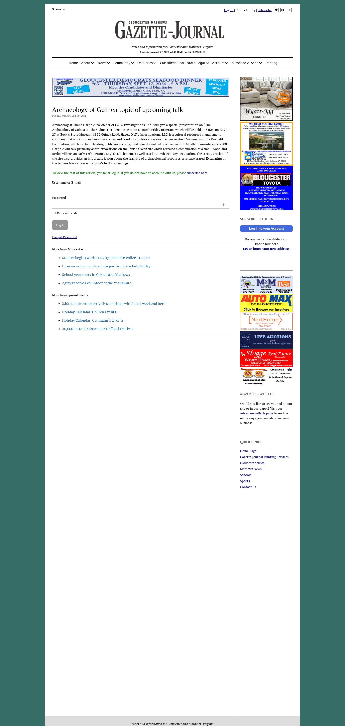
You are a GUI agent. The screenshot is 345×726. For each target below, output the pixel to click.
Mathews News (251, 469)
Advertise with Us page (256, 413)
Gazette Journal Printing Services (264, 457)
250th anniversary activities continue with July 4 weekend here (113, 303)
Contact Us (248, 487)
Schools (245, 475)
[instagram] (289, 10)
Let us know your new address (266, 248)
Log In (228, 10)
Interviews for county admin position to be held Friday (106, 266)
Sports (245, 481)
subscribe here (197, 173)
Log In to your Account (266, 228)
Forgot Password (64, 237)
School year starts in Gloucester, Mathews (96, 274)
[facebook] (282, 10)
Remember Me (67, 213)
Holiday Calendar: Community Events (92, 320)
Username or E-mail (66, 182)
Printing (271, 62)
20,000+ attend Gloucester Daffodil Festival (97, 328)
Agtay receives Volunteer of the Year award (96, 282)
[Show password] (223, 204)
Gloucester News (252, 463)
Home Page (248, 451)
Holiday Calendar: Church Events (89, 311)
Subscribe (265, 10)
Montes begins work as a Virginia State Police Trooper (106, 257)
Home (73, 62)
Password (59, 197)
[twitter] (276, 10)
